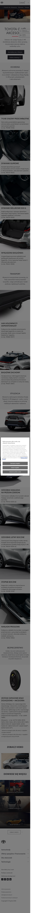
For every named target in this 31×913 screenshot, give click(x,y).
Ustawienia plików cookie (15, 471)
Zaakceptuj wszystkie (15, 463)
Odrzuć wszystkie (15, 467)
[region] (15, 456)
